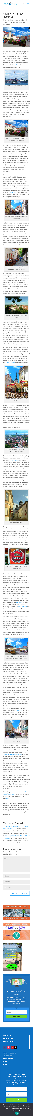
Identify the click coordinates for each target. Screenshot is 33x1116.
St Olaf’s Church (14, 460)
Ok (17, 1113)
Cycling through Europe (16, 22)
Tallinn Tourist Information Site (12, 754)
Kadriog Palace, (10, 363)
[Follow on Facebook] (4, 1047)
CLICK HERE (13, 192)
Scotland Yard (22, 607)
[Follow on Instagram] (8, 1047)
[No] (31, 1109)
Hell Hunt (19, 602)
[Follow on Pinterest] (12, 1047)
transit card (19, 710)
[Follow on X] (15, 1047)
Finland (18, 65)
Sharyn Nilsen (9, 20)
